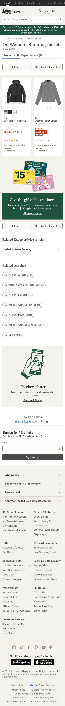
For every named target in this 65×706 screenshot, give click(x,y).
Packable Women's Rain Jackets (24, 305)
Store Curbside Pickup (46, 529)
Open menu (60, 11)
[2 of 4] (47, 107)
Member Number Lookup (16, 565)
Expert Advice (41, 565)
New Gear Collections (14, 569)
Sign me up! (32, 457)
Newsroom (40, 601)
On (3, 38)
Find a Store (9, 628)
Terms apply (44, 208)
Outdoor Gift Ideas (12, 547)
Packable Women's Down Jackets (25, 325)
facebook (28, 647)
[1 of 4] (46, 107)
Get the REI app (32, 400)
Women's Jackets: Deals (20, 274)
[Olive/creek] (6, 112)
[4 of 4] (50, 107)
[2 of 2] (17, 107)
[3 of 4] (49, 107)
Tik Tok (21, 647)
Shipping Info (41, 534)
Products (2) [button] (11, 55)
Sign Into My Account (14, 516)
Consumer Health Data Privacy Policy (32, 693)
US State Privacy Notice (42, 689)
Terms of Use (17, 685)
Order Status (41, 516)
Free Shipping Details (45, 552)
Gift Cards (7, 552)
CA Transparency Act (42, 697)
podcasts (50, 647)
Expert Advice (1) (31, 55)
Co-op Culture (10, 596)
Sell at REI (7, 601)
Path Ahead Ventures (45, 579)
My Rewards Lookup (13, 521)
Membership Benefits (14, 530)
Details (44, 436)
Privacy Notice (18, 689)
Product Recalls (19, 697)
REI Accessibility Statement (44, 701)
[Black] (10, 112)
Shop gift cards (32, 213)
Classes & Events (43, 569)
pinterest (36, 647)
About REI (39, 592)
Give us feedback (25, 421)
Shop (17, 11)
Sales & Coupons (43, 547)
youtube (43, 647)
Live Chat (7, 633)
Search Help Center (13, 623)
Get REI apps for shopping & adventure (32, 656)
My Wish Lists (9, 525)
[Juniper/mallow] (15, 112)
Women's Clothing (16, 38)
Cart (53, 11)
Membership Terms (16, 701)
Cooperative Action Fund (48, 596)
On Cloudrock (15, 335)
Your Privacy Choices (43, 685)
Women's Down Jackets (20, 315)
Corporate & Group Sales (16, 610)
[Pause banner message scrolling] (62, 28)
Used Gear (8, 574)
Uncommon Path (43, 574)
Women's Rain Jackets (19, 294)
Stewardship (41, 610)
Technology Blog (43, 606)
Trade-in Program (11, 579)
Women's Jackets (34, 38)
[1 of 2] (16, 107)
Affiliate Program (11, 606)
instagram (14, 647)
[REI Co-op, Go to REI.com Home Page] (6, 11)
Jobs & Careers (10, 592)
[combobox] (32, 19)
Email (4, 442)
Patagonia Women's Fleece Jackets (26, 284)
